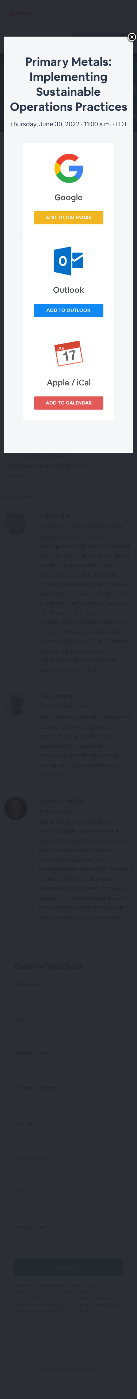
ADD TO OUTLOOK (68, 310)
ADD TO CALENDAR (69, 217)
